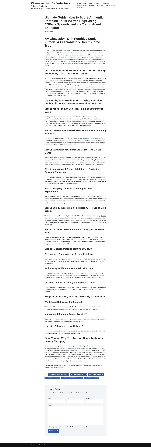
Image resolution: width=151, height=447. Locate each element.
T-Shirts (91, 3)
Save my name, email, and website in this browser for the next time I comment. (70, 427)
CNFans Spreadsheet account (85, 138)
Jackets (97, 3)
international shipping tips (96, 374)
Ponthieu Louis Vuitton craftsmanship (93, 89)
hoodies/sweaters (82, 5)
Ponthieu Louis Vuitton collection (69, 52)
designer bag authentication (79, 374)
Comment (51, 405)
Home (79, 3)
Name (50, 398)
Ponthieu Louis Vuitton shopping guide (72, 377)
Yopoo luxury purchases (92, 377)
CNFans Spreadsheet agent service (58, 374)
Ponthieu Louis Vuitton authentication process (79, 121)
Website (88, 398)
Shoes (85, 3)
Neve (32, 445)
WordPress (45, 445)
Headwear (92, 5)
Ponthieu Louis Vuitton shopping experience (74, 348)
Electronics (100, 5)
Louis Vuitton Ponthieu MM (52, 377)
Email (69, 398)
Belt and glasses (110, 5)
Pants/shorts (105, 3)
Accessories (80, 7)
